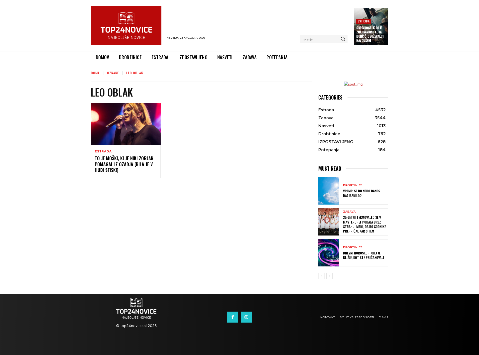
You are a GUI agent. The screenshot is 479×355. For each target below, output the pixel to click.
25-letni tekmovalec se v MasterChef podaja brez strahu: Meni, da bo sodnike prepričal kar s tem (364, 224)
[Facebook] (232, 317)
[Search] (343, 39)
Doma (95, 72)
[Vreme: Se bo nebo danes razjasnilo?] (328, 190)
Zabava (349, 211)
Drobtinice (352, 185)
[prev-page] (321, 276)
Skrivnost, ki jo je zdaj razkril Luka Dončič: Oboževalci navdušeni (369, 34)
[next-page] (329, 276)
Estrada (363, 21)
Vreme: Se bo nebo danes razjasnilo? (361, 193)
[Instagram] (246, 317)
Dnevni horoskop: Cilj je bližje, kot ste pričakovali (363, 255)
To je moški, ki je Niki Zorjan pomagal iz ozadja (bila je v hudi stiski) (124, 164)
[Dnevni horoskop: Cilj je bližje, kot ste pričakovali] (328, 252)
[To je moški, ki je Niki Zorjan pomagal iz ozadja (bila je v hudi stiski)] (126, 124)
